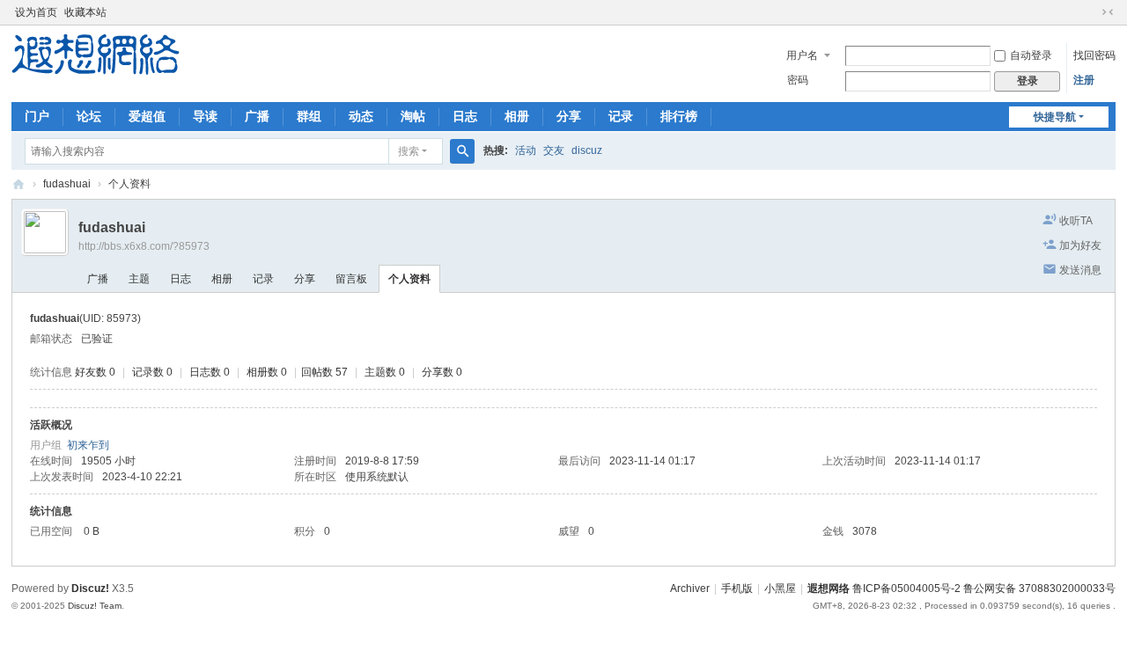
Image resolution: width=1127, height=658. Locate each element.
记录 (620, 116)
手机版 (737, 588)
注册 (1083, 80)
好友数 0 (95, 372)
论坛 (89, 116)
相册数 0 (267, 372)
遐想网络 (18, 184)
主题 (139, 279)
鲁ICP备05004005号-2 (906, 588)
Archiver (690, 588)
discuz (586, 150)
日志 (465, 116)
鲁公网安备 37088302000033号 (1039, 588)
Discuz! (90, 588)
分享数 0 (442, 372)
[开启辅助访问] (1090, 12)
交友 (553, 150)
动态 (361, 116)
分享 (568, 116)
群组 (309, 116)
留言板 (351, 279)
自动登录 (1031, 55)
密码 (797, 80)
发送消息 (1080, 270)
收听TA (1076, 221)
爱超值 (147, 116)
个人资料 (409, 279)
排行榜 (678, 116)
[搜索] (462, 151)
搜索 (408, 151)
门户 (37, 116)
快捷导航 (1055, 117)
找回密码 (1094, 55)
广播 (257, 116)
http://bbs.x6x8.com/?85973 (144, 246)
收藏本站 (85, 12)
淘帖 (413, 116)
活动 (525, 150)
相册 (517, 116)
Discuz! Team (95, 605)
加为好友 (1080, 245)
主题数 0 (385, 372)
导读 (205, 116)
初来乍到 (88, 445)
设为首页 (36, 12)
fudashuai (67, 184)
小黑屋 (780, 588)
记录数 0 (152, 372)
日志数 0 (209, 372)
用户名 (802, 55)
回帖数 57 (324, 372)
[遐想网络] (95, 54)
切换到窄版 (1108, 12)
